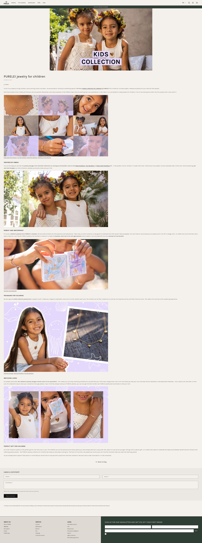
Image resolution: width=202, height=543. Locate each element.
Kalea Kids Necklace (32, 157)
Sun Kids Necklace (22, 157)
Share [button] (7, 84)
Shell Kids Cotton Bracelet (44, 157)
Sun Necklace (90, 166)
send (196, 530)
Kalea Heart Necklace (103, 166)
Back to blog (102, 462)
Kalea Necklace (80, 166)
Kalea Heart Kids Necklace (10, 157)
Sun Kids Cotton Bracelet (10, 291)
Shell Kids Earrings (8, 373)
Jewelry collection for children (92, 88)
